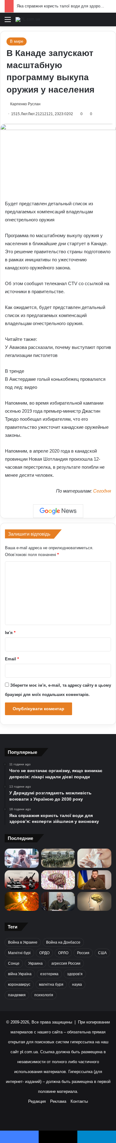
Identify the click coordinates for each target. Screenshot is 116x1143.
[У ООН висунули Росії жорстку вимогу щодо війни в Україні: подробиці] (22, 879)
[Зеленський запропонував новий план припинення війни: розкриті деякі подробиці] (94, 879)
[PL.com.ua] (27, 19)
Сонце (13, 963)
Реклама (58, 1101)
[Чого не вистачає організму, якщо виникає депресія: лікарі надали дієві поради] (22, 858)
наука (77, 984)
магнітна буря (51, 984)
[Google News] (58, 511)
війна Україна (20, 974)
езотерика (49, 974)
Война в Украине (22, 942)
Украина (35, 963)
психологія (43, 995)
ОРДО (44, 953)
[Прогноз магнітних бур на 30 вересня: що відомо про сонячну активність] (22, 901)
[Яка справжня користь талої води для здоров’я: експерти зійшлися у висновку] (94, 858)
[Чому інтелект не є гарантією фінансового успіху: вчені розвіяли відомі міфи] (94, 901)
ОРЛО (63, 953)
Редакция (37, 1101)
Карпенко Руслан (25, 104)
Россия (83, 953)
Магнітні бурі (19, 953)
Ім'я (10, 632)
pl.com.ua (29, 1052)
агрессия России (65, 963)
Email (12, 659)
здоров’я (75, 974)
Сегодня (102, 490)
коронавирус (19, 984)
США (102, 953)
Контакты (79, 1101)
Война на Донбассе (63, 942)
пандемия (17, 995)
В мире (16, 41)
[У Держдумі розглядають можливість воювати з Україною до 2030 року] (58, 858)
